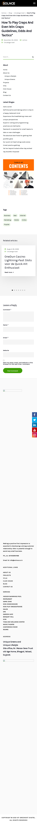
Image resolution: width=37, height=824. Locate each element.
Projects (6, 82)
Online (24, 220)
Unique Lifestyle (10, 76)
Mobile (16, 220)
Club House (7, 89)
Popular (6, 224)
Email (5, 337)
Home (5, 70)
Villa (4, 86)
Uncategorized (9, 42)
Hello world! (7, 107)
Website (6, 350)
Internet (22, 215)
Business (7, 215)
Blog (4, 92)
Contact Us (7, 95)
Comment (7, 309)
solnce (24, 40)
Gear (15, 215)
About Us (6, 73)
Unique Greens (10, 79)
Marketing (7, 220)
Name (5, 325)
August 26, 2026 (13, 249)
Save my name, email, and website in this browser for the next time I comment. (18, 363)
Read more (8, 272)
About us (7, 572)
